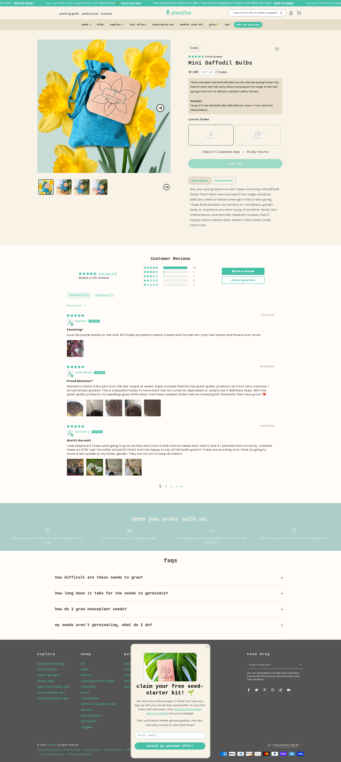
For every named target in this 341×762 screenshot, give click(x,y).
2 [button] (166, 486)
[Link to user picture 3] (113, 407)
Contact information (80, 754)
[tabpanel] (235, 207)
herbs (85, 692)
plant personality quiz (53, 687)
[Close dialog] (207, 647)
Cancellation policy (52, 754)
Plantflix (51, 744)
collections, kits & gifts (97, 681)
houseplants (90, 698)
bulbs (194, 48)
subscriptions (47, 669)
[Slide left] (41, 187)
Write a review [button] (243, 271)
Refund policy (72, 749)
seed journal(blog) (51, 664)
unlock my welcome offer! (170, 746)
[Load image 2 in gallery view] (64, 187)
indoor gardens (48, 675)
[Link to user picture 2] (94, 407)
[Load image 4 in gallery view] (99, 187)
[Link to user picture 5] (152, 407)
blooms (86, 675)
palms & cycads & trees (99, 704)
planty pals (45, 681)
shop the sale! (131, 3)
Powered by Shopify (48, 749)
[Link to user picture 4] (133, 407)
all (82, 664)
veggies (86, 727)
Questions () (104, 295)
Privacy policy (91, 749)
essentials (88, 687)
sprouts (86, 710)
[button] (257, 12)
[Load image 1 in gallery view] (46, 187)
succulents (89, 721)
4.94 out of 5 (107, 274)
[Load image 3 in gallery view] (82, 187)
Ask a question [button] (243, 280)
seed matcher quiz (51, 692)
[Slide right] (160, 108)
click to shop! (24, 3)
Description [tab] (199, 180)
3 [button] (171, 486)
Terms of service (113, 749)
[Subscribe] (302, 665)
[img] (75, 315)
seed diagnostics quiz (53, 698)
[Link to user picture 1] (75, 348)
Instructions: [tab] (224, 180)
